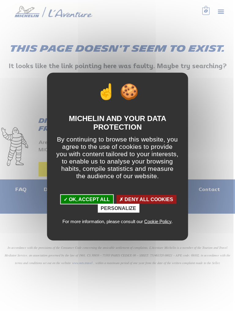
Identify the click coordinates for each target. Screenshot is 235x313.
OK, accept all (89, 199)
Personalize (118, 208)
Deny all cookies (148, 199)
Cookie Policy (157, 221)
